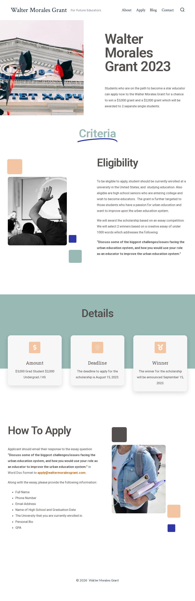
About (126, 10)
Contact (168, 10)
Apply (140, 10)
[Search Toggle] (182, 10)
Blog (153, 10)
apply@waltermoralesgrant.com (62, 473)
